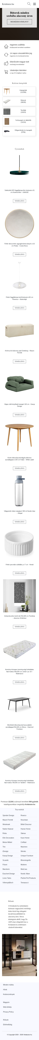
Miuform (24, 865)
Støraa (23, 833)
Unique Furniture (27, 856)
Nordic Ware (25, 874)
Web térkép (7, 1007)
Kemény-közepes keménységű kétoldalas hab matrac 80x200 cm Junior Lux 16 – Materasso (19, 671)
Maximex (24, 847)
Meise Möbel (7, 842)
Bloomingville (26, 860)
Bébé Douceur (26, 824)
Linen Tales (7, 878)
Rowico (23, 815)
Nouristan (24, 820)
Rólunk (5, 1020)
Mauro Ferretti (8, 820)
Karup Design (8, 856)
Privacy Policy (8, 1012)
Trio (4, 847)
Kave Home (25, 838)
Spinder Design (8, 815)
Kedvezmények (9, 994)
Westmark (6, 824)
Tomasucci (25, 883)
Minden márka (8, 985)
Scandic (6, 860)
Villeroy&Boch (8, 883)
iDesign (5, 851)
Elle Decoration (8, 838)
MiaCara (24, 869)
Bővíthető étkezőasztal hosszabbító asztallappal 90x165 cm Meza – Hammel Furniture (19, 727)
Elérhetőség (7, 1024)
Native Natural (8, 829)
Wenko (23, 851)
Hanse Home (25, 829)
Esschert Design (9, 874)
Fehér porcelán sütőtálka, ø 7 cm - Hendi (19, 564)
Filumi (5, 865)
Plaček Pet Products (28, 878)
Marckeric (6, 869)
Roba (5, 833)
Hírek (5, 989)
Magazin (6, 1002)
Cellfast (23, 842)
